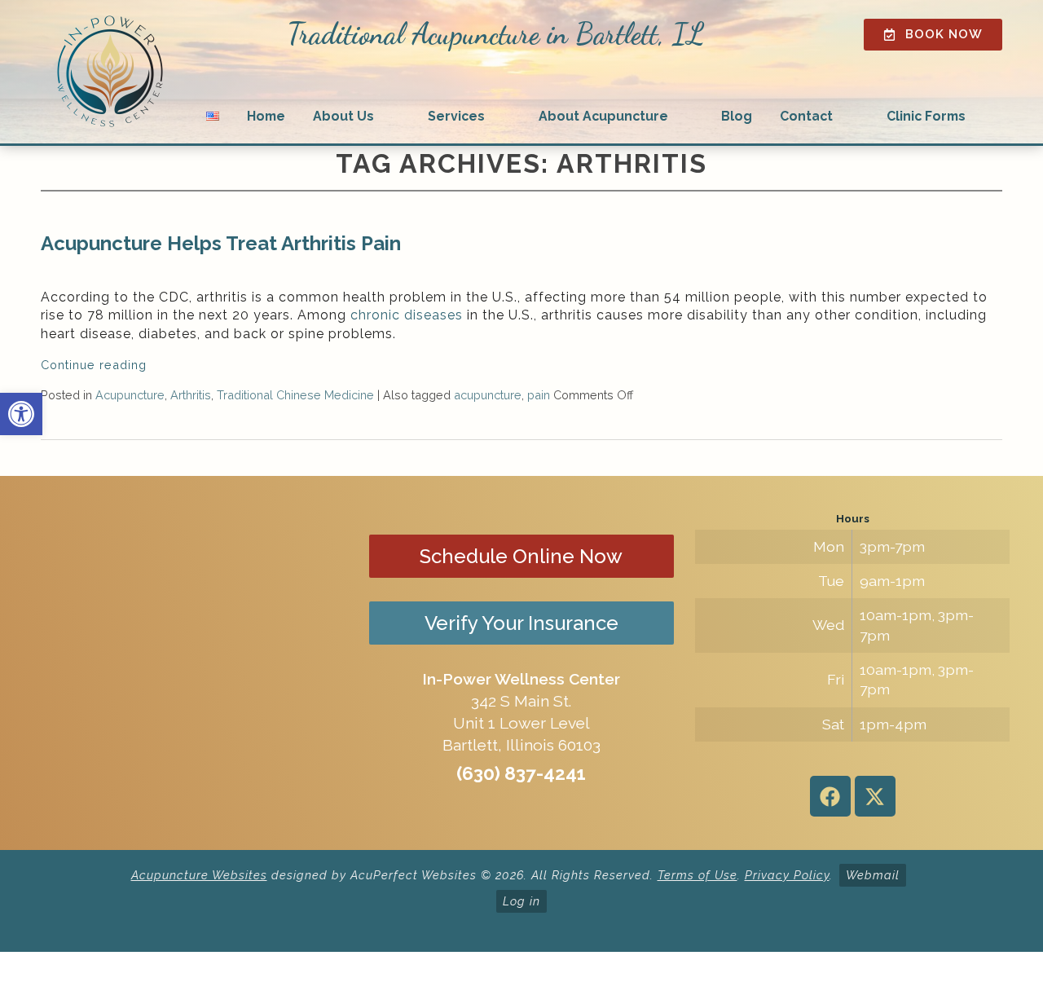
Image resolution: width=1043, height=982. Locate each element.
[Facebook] (830, 796)
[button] (21, 414)
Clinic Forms (926, 116)
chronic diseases (406, 315)
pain (538, 395)
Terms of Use (697, 875)
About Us (343, 116)
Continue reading (96, 365)
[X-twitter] (875, 796)
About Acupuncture (603, 116)
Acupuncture (130, 395)
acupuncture (488, 395)
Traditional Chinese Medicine (295, 395)
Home (266, 116)
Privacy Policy (787, 875)
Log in (521, 901)
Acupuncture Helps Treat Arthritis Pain (221, 243)
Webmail (873, 875)
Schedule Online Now (521, 556)
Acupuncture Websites (199, 875)
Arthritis (190, 395)
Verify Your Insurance (521, 623)
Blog (736, 116)
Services (456, 116)
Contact (806, 116)
